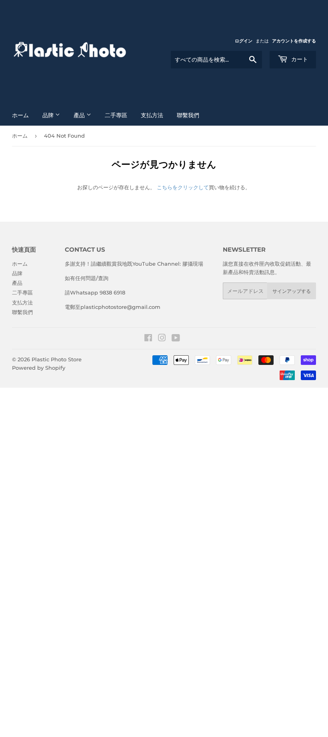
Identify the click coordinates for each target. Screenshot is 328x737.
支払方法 (152, 115)
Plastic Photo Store (57, 359)
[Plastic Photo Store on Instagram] (162, 339)
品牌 (48, 115)
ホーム (20, 115)
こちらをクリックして (183, 187)
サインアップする (291, 291)
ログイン (243, 41)
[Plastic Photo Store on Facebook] (148, 339)
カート (299, 59)
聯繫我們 (188, 115)
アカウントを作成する (294, 41)
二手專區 (116, 115)
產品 (80, 115)
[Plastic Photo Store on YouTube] (176, 339)
